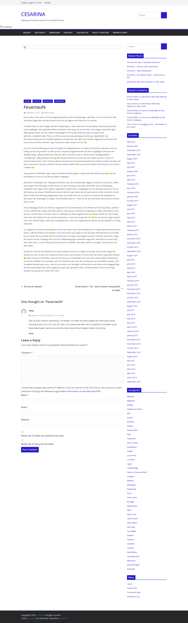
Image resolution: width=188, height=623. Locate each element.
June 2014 (131, 365)
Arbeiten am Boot (134, 409)
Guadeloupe (132, 447)
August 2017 (132, 205)
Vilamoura (131, 560)
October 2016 (132, 247)
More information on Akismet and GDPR (81, 391)
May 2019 (131, 180)
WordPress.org (133, 596)
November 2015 (133, 293)
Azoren (27, 101)
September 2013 (134, 381)
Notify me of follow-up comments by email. (42, 435)
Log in (129, 584)
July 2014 (130, 360)
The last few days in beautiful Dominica (143, 62)
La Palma (131, 459)
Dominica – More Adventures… (140, 70)
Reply (31, 333)
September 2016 (134, 251)
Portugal (37, 101)
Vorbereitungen (133, 565)
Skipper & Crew (120, 32)
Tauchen (130, 539)
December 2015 (133, 289)
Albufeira (130, 396)
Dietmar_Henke (48, 113)
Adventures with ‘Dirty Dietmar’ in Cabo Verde (146, 82)
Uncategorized (133, 556)
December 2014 (133, 339)
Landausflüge (132, 468)
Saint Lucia (131, 514)
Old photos (82, 32)
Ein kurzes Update (33, 286)
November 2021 (133, 150)
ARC (128, 413)
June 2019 (131, 175)
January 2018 (132, 196)
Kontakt (68, 32)
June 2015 (131, 314)
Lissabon (130, 476)
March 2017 (132, 226)
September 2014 (134, 352)
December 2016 (133, 238)
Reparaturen (132, 506)
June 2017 (131, 213)
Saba (129, 510)
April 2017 (131, 222)
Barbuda (130, 422)
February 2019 (133, 184)
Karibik (129, 451)
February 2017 (133, 230)
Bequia (130, 426)
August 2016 (132, 255)
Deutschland (132, 430)
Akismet (48, 391)
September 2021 (134, 154)
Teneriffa (130, 544)
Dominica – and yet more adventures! (142, 66)
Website (25, 419)
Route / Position (100, 32)
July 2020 (130, 167)
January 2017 (132, 234)
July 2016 (130, 259)
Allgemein (131, 400)
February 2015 (133, 331)
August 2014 (132, 356)
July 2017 (130, 209)
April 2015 (131, 323)
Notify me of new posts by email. (37, 444)
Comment (26, 352)
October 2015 (132, 297)
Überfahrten (59, 101)
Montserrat (131, 489)
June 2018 (131, 188)
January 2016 (132, 285)
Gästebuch (40, 32)
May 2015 (131, 318)
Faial (129, 434)
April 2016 (131, 272)
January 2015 (132, 335)
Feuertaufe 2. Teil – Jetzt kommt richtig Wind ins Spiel (97, 288)
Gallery (27, 32)
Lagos (129, 464)
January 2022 (132, 146)
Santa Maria (132, 523)
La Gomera (131, 455)
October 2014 (132, 348)
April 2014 (131, 373)
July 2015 (130, 310)
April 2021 (131, 163)
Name (25, 395)
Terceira (130, 548)
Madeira (130, 480)
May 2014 (131, 369)
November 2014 (133, 344)
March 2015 (132, 327)
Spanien (130, 535)
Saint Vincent (132, 518)
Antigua (130, 405)
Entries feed (132, 588)
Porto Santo (132, 497)
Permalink (60, 315)
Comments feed (133, 592)
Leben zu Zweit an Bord (137, 472)
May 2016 (131, 268)
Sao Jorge (131, 527)
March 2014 (132, 377)
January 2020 (132, 171)
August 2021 (132, 158)
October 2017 (132, 201)
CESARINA (33, 14)
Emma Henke (132, 97)
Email (24, 407)
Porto (129, 493)
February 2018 (133, 192)
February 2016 (133, 280)
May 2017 (131, 217)
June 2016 (131, 264)
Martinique (131, 485)
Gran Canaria (132, 443)
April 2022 (131, 142)
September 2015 (134, 302)
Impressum (54, 32)
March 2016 (132, 276)
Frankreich (131, 438)
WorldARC (131, 569)
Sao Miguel (48, 101)
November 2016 (133, 243)
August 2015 (132, 306)
